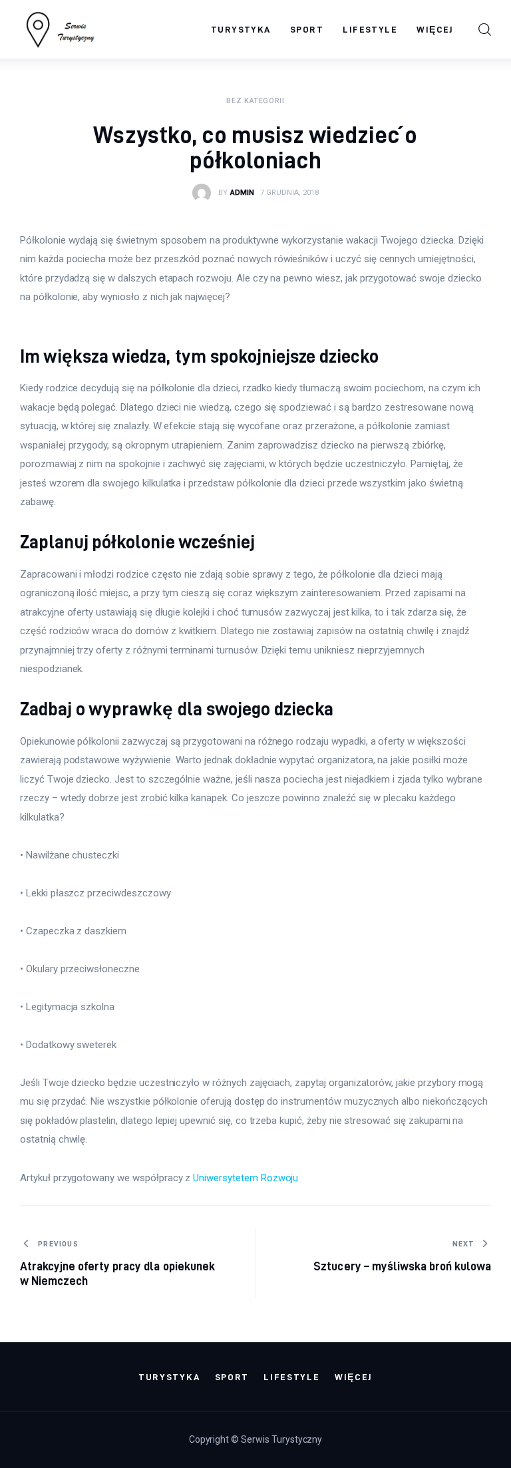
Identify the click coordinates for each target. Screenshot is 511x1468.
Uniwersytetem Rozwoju (245, 1178)
